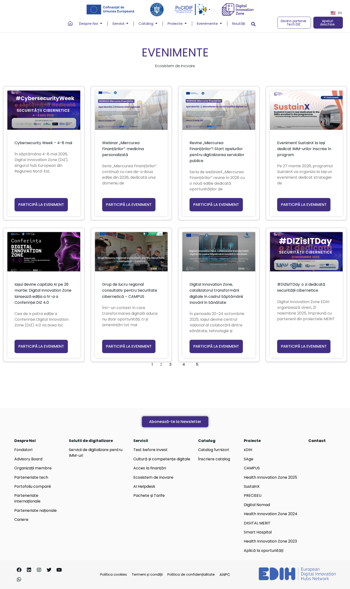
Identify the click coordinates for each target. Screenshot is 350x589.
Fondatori (23, 449)
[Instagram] (39, 570)
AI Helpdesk (144, 486)
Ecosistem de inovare (153, 477)
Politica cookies (113, 574)
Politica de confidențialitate (191, 574)
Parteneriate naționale (35, 510)
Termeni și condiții (147, 574)
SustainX (252, 486)
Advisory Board (28, 459)
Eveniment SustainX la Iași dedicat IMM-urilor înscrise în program (304, 148)
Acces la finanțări (149, 468)
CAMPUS (252, 468)
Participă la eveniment (41, 204)
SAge (248, 459)
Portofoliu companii (32, 486)
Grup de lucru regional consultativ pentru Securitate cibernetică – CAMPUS (129, 290)
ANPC (225, 574)
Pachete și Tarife (149, 495)
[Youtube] (59, 570)
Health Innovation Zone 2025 (270, 477)
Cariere (21, 519)
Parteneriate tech (31, 477)
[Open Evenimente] (221, 23)
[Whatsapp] (19, 579)
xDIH (248, 449)
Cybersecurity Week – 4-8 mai (43, 143)
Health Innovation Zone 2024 (270, 514)
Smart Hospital (258, 532)
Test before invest (150, 449)
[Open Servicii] (127, 23)
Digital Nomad (257, 505)
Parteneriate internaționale (27, 498)
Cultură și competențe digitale (161, 459)
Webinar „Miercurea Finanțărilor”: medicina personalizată (123, 148)
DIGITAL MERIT (257, 523)
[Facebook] (19, 570)
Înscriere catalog (214, 459)
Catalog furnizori (213, 449)
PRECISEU (252, 495)
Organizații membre (33, 468)
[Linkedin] (29, 570)
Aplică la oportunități (263, 550)
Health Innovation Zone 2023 (270, 541)
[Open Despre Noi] (101, 23)
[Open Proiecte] (185, 23)
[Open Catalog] (156, 23)
